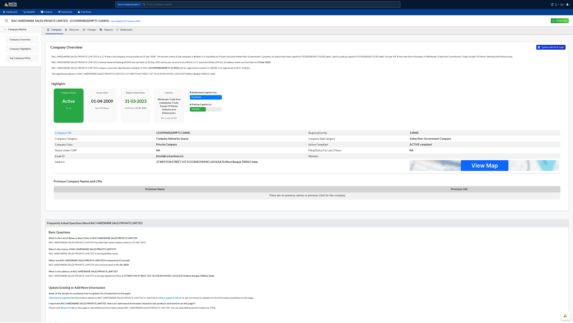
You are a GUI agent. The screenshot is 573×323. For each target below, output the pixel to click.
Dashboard (11, 11)
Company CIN (63, 132)
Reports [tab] (108, 29)
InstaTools (66, 11)
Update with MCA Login (552, 47)
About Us (65, 307)
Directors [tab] (74, 29)
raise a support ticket (169, 297)
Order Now (561, 20)
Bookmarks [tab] (126, 29)
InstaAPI (30, 11)
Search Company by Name (128, 4)
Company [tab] (56, 29)
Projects (48, 11)
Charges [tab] (91, 29)
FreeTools (86, 11)
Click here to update (59, 297)
